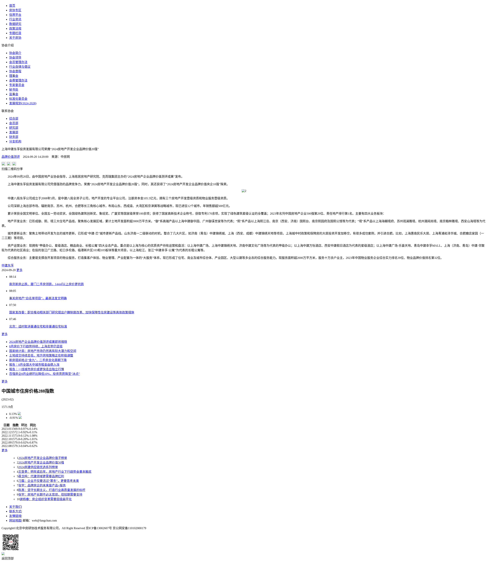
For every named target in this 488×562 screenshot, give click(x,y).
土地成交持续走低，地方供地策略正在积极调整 (41, 355)
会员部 (13, 123)
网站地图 (15, 520)
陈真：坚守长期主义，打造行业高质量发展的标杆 (51, 490)
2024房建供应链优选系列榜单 (38, 467)
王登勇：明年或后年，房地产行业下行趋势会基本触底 (55, 471)
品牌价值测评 (11, 156)
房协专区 (15, 10)
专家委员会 (16, 85)
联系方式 (15, 511)
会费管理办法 (18, 80)
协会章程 (15, 71)
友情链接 (15, 516)
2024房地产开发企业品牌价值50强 (41, 462)
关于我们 (15, 506)
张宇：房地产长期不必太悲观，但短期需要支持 (50, 494)
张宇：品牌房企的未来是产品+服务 (42, 485)
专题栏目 (15, 33)
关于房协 (15, 37)
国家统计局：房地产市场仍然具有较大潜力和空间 (42, 351)
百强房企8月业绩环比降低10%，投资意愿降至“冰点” (44, 373)
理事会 (13, 75)
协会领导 (15, 57)
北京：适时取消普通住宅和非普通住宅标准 (38, 326)
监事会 (13, 94)
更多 (19, 270)
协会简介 (15, 53)
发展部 (13, 132)
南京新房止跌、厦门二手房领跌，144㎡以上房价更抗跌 (46, 284)
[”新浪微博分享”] (4, 164)
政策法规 (15, 28)
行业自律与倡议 (19, 66)
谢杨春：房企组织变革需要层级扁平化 (46, 499)
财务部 (13, 136)
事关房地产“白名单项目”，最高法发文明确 (38, 298)
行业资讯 (15, 19)
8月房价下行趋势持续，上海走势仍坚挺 (36, 346)
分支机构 (15, 141)
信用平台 (15, 14)
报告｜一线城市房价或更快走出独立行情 (36, 369)
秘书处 (13, 89)
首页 (12, 5)
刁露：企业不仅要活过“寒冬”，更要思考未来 (48, 480)
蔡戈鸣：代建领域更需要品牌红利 (41, 476)
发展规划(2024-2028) (22, 103)
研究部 (13, 127)
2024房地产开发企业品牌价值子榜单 (42, 458)
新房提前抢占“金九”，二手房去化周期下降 (38, 360)
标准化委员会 (18, 98)
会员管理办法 (18, 62)
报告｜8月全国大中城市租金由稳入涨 (34, 364)
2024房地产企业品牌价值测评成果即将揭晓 (38, 341)
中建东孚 (8, 265)
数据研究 (15, 24)
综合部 (13, 118)
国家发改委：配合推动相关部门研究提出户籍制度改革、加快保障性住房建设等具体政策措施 (71, 312)
